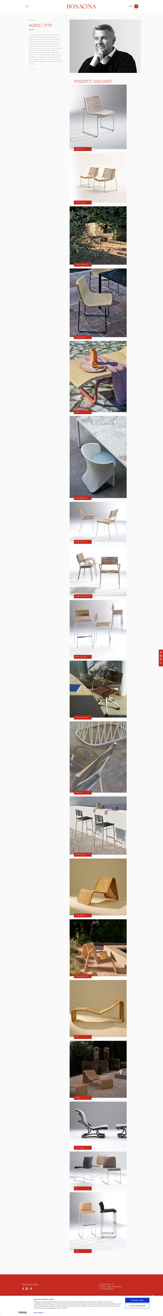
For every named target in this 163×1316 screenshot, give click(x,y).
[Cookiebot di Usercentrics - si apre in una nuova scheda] (22, 1312)
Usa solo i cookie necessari (137, 1305)
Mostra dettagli (38, 1312)
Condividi (34, 70)
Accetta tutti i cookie (137, 1300)
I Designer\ (32, 20)
